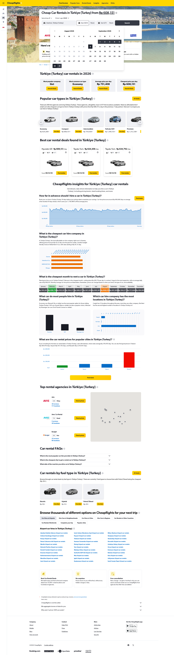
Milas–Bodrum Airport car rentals (118, 533)
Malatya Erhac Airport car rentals (84, 550)
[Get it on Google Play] (131, 626)
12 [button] (69, 51)
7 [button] (78, 46)
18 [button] (64, 56)
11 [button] (64, 51)
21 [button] (79, 56)
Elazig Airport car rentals (82, 544)
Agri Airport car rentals (47, 561)
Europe (46, 64)
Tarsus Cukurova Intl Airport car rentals (52, 541)
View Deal (56, 131)
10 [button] (59, 51)
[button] (3, 3)
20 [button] (74, 56)
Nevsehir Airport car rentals (117, 541)
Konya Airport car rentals (48, 538)
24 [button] (60, 61)
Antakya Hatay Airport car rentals (118, 544)
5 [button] (69, 46)
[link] (52, 89)
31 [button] (59, 66)
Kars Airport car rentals (115, 555)
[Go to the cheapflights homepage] (14, 3)
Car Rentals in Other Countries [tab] (124, 518)
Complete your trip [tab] (67, 523)
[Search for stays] (3, 13)
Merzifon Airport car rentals (49, 558)
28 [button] (79, 61)
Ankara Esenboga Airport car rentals (52, 536)
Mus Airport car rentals (81, 555)
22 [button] (84, 56)
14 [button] (79, 51)
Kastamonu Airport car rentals (83, 561)
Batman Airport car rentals (116, 552)
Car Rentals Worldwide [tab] (49, 523)
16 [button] (55, 56)
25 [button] (64, 61)
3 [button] (59, 46)
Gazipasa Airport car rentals (117, 536)
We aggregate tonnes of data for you (53, 606)
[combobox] (47, 18)
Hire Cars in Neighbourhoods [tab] (68, 518)
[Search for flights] (3, 9)
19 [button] (69, 56)
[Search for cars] (3, 18)
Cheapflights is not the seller (51, 603)
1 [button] (83, 42)
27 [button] (74, 61)
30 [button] (55, 66)
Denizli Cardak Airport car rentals (51, 550)
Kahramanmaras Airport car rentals (51, 555)
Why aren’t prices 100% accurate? (52, 610)
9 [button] (54, 51)
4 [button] (64, 46)
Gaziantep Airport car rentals (117, 538)
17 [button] (59, 56)
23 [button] (55, 61)
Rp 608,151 (107, 12)
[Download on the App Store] (131, 630)
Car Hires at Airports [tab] (48, 518)
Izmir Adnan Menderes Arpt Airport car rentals (89, 533)
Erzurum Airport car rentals (49, 552)
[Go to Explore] (3, 22)
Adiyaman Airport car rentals (117, 558)
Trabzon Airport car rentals (82, 538)
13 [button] (74, 51)
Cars (40, 64)
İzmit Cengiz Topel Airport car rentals (120, 561)
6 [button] (74, 46)
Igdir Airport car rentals (81, 558)
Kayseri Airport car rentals (82, 536)
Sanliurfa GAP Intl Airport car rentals (85, 552)
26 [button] (69, 61)
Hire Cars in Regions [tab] (103, 518)
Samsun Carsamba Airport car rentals (86, 541)
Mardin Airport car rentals (48, 544)
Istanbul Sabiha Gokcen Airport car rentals (54, 533)
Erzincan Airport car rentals (116, 550)
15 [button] (84, 51)
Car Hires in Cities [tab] (87, 518)
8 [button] (83, 46)
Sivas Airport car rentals (115, 547)
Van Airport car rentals (81, 547)
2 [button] (54, 46)
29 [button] (84, 61)
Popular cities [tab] (81, 523)
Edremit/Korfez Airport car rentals (51, 547)
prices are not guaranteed (80, 597)
